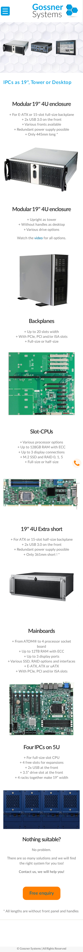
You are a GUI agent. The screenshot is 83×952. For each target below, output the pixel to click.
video (38, 238)
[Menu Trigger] (5, 11)
